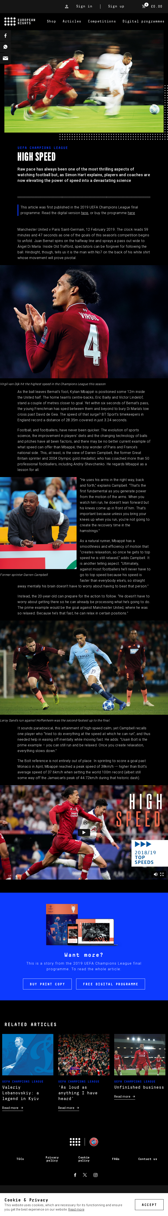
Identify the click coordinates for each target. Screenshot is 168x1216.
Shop (51, 21)
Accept (149, 1205)
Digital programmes (143, 21)
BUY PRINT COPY (47, 984)
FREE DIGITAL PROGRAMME (110, 984)
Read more (76, 1209)
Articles (72, 21)
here (84, 213)
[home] (24, 21)
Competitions (102, 21)
